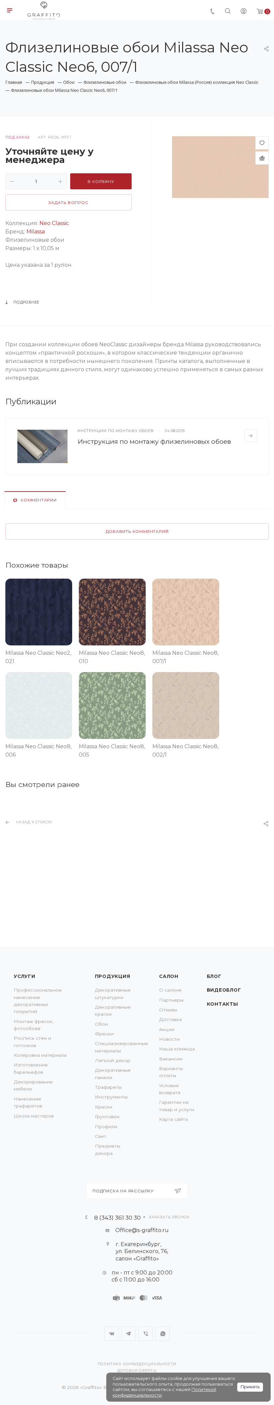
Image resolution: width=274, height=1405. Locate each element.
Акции (166, 1029)
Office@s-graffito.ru (142, 1230)
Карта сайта (173, 1119)
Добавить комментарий (137, 531)
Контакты (222, 1004)
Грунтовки (107, 1116)
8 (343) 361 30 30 (117, 1217)
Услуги (24, 976)
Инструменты (111, 1096)
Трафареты (108, 1087)
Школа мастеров (34, 1116)
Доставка (170, 1019)
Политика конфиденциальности (137, 1364)
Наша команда (177, 1048)
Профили (106, 1126)
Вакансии (170, 1058)
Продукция (112, 976)
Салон (168, 976)
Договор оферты (137, 1371)
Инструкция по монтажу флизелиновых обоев (154, 441)
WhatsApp (162, 1334)
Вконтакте (111, 1334)
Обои (101, 1024)
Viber (145, 1334)
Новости (169, 1039)
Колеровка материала (40, 1055)
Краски (103, 1107)
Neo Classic (54, 223)
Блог (214, 976)
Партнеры (171, 1000)
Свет (100, 1136)
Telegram (128, 1334)
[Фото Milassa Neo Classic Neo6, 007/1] (220, 167)
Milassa (35, 231)
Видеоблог (224, 990)
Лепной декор (112, 1060)
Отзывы (168, 1009)
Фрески (104, 1033)
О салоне (170, 990)
